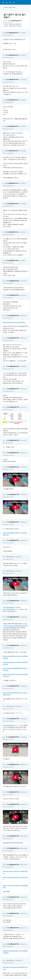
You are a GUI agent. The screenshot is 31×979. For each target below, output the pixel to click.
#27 (4, 645)
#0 (3, 33)
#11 (4, 295)
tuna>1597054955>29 (9, 725)
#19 (4, 467)
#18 (4, 452)
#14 (4, 366)
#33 (4, 764)
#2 (3, 79)
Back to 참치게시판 (10, 7)
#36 (4, 836)
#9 (3, 260)
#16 (4, 407)
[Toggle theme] (10, 2)
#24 (4, 571)
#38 (4, 864)
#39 (4, 897)
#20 (4, 494)
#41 (4, 927)
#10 (4, 281)
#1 (3, 55)
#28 (4, 686)
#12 (4, 315)
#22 (4, 540)
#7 (3, 203)
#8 (3, 232)
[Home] (6, 2)
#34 (4, 792)
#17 (4, 440)
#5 (3, 151)
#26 (4, 617)
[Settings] (13, 2)
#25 (4, 600)
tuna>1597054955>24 (9, 607)
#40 (4, 913)
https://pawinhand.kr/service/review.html (14, 322)
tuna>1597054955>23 (9, 609)
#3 (3, 100)
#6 (3, 183)
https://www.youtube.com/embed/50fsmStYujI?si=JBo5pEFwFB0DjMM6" (15, 625)
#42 (4, 944)
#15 (4, 389)
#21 (4, 522)
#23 (4, 556)
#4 (3, 126)
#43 (4, 960)
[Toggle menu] (3, 2)
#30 (4, 718)
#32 (4, 737)
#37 (4, 848)
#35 (4, 804)
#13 (4, 338)
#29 (4, 706)
